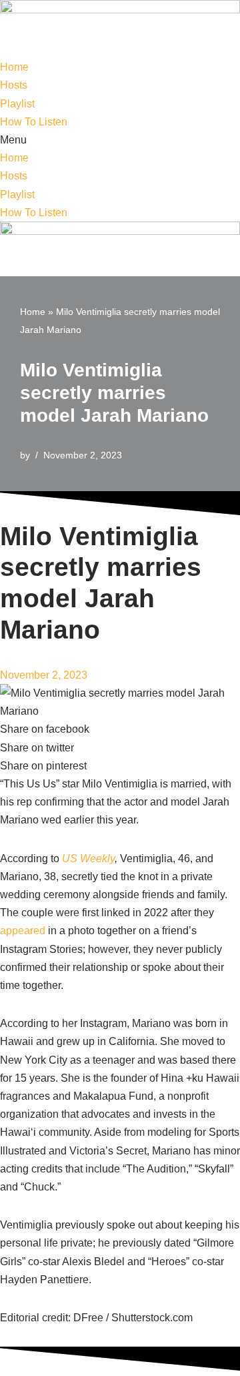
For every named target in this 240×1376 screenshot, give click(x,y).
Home (14, 67)
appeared (22, 930)
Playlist (17, 103)
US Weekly (88, 858)
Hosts (13, 85)
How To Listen (33, 121)
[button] (120, 140)
